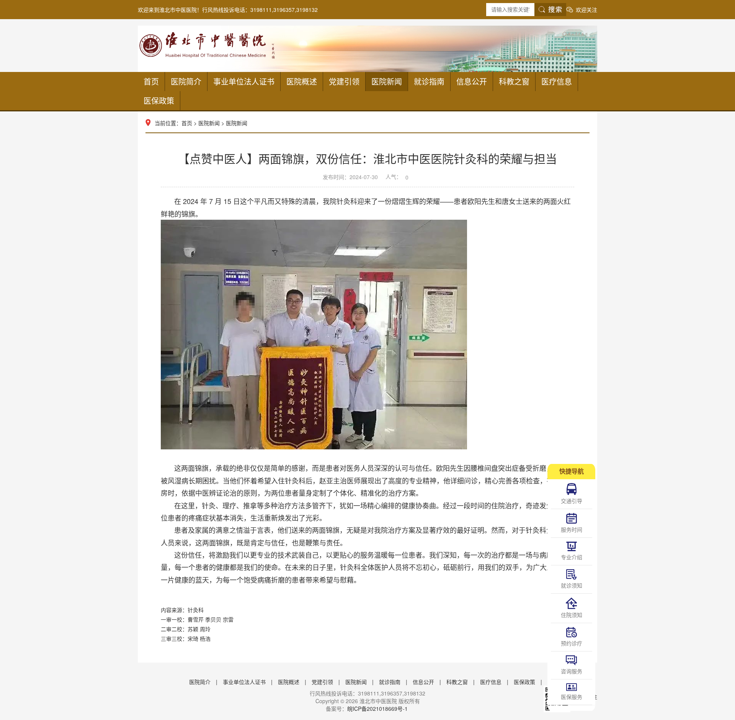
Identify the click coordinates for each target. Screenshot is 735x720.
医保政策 (159, 100)
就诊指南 (429, 81)
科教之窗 (514, 81)
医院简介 (186, 81)
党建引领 (344, 81)
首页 (151, 81)
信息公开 (471, 81)
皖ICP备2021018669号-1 (377, 708)
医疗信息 (556, 81)
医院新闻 (386, 81)
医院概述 (301, 81)
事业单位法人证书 (243, 81)
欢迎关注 (586, 9)
